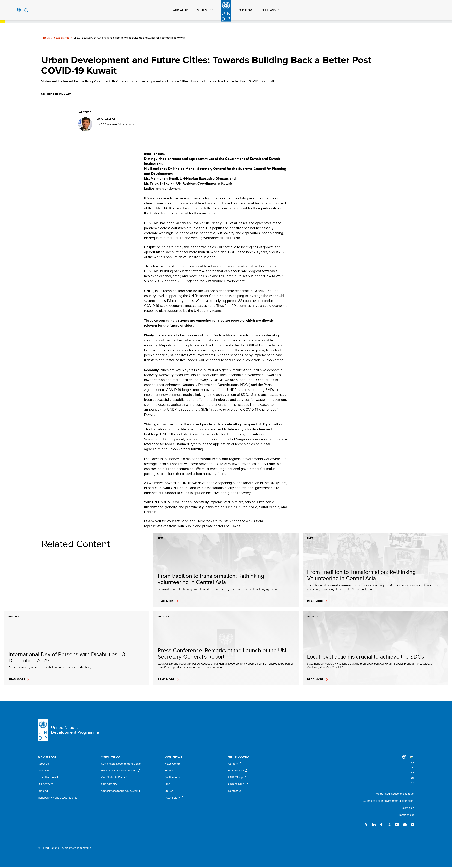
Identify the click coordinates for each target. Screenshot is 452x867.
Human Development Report (119, 771)
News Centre (61, 38)
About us (43, 764)
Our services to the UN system (120, 791)
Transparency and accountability (57, 798)
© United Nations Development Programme (64, 848)
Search (26, 10)
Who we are (181, 10)
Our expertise (109, 784)
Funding (43, 791)
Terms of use (406, 815)
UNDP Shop (235, 777)
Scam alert (408, 808)
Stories (169, 791)
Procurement (236, 771)
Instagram (397, 824)
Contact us (234, 791)
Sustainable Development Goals (121, 764)
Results (169, 771)
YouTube (405, 824)
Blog (167, 784)
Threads (389, 824)
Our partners (45, 784)
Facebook (381, 824)
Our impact (246, 10)
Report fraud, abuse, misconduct (394, 794)
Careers (233, 764)
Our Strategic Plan (112, 777)
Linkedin (374, 824)
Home (46, 38)
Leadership (44, 771)
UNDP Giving (236, 784)
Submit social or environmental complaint (388, 801)
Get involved (270, 10)
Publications (172, 777)
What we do (205, 10)
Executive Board (48, 777)
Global (19, 10)
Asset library (172, 798)
